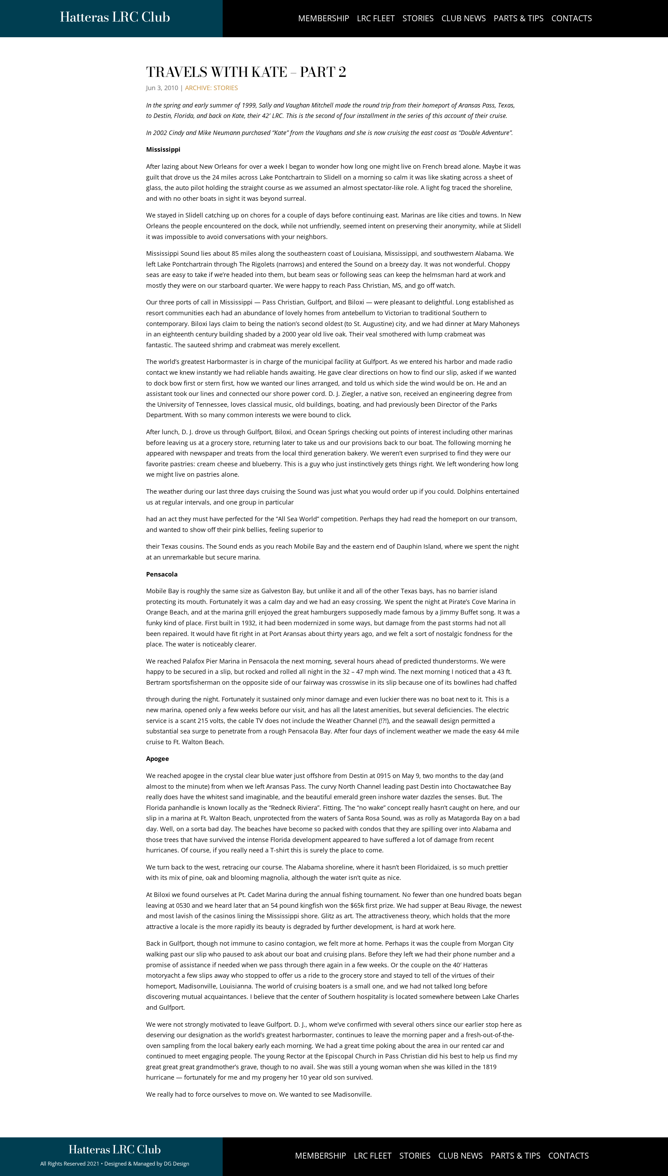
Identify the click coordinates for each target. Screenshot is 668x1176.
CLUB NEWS (464, 20)
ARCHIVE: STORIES (211, 88)
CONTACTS (571, 20)
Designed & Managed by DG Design (146, 1163)
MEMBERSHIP (323, 20)
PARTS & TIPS (519, 20)
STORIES (418, 20)
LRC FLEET (376, 20)
